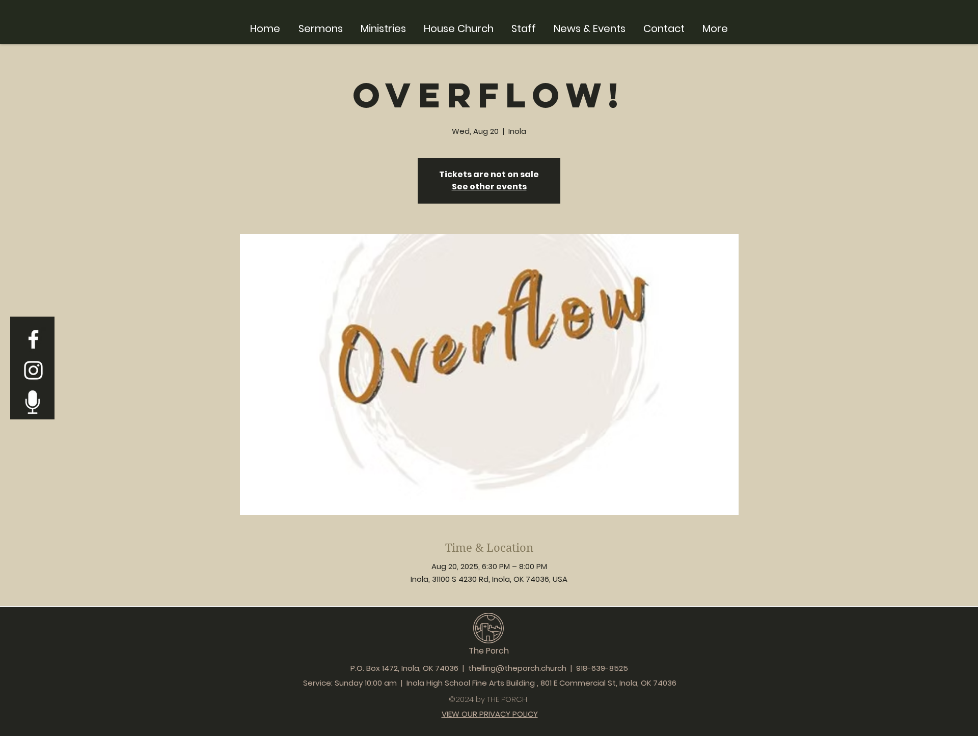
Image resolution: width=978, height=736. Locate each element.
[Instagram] (33, 370)
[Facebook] (33, 339)
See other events (489, 186)
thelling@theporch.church (517, 668)
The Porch (489, 651)
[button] (383, 27)
